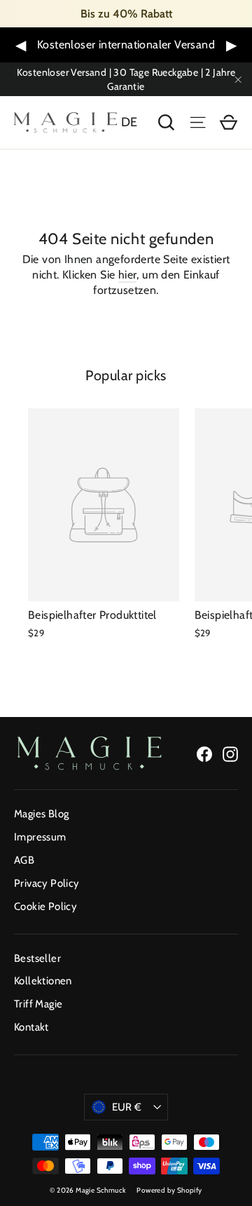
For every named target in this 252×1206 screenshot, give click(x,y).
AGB (24, 860)
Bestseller (37, 958)
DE (129, 122)
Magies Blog (41, 814)
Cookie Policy (45, 906)
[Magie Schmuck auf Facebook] (204, 753)
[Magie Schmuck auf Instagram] (230, 753)
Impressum (40, 837)
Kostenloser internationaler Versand (126, 44)
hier (127, 274)
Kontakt (31, 1027)
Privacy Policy (47, 883)
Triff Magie (38, 1004)
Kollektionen (43, 980)
